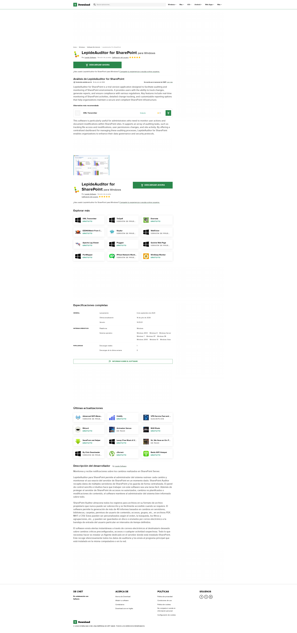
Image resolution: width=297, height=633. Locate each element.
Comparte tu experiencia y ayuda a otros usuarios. (139, 71)
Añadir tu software (122, 600)
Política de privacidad (165, 597)
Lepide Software (120, 466)
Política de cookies (164, 605)
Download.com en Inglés (124, 608)
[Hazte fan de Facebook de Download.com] (201, 597)
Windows (171, 4)
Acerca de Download (122, 597)
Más (218, 5)
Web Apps (209, 4)
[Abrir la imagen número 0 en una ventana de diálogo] (91, 165)
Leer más (170, 82)
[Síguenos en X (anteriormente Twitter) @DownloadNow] (206, 597)
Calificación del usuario (120, 58)
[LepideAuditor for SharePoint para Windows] (76, 54)
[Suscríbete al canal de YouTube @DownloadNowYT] (211, 597)
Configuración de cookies (166, 615)
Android (197, 4)
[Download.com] (81, 4)
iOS (188, 4)
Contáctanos (119, 605)
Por (89, 58)
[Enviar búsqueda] (95, 4)
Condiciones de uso (164, 600)
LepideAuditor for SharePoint (118, 52)
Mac (181, 4)
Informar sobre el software (125, 361)
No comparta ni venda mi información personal (166, 609)
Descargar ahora (99, 65)
